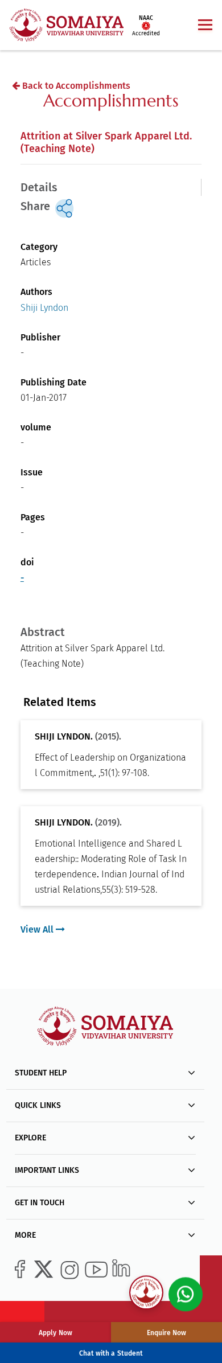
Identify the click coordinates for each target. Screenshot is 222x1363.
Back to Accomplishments (75, 85)
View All (38, 929)
